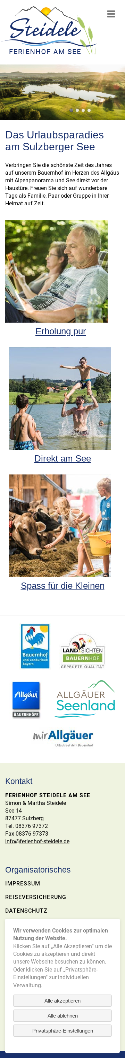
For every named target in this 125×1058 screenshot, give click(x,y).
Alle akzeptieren (62, 1001)
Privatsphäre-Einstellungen (62, 1031)
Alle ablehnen (63, 1016)
